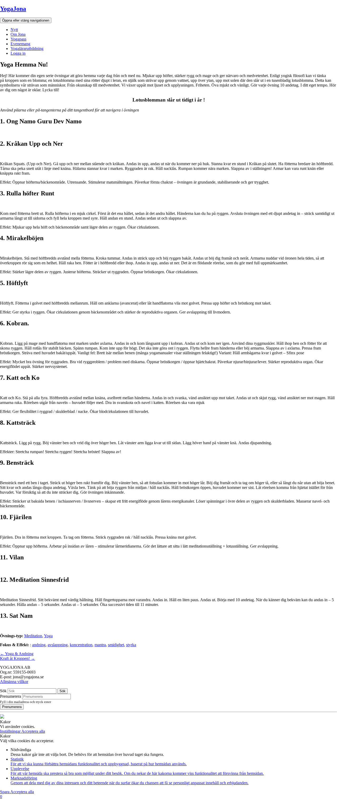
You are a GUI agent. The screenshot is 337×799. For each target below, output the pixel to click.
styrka (131, 645)
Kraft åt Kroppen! (17, 658)
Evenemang (20, 44)
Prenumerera (10, 696)
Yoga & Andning (16, 653)
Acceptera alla (33, 731)
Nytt (14, 29)
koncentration (81, 645)
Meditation (33, 636)
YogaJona (13, 8)
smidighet (116, 645)
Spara (5, 792)
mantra (100, 645)
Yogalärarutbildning (27, 48)
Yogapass (18, 39)
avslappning (58, 645)
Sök (3, 691)
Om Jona (18, 34)
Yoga (48, 636)
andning (39, 645)
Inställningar (10, 731)
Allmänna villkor (14, 681)
